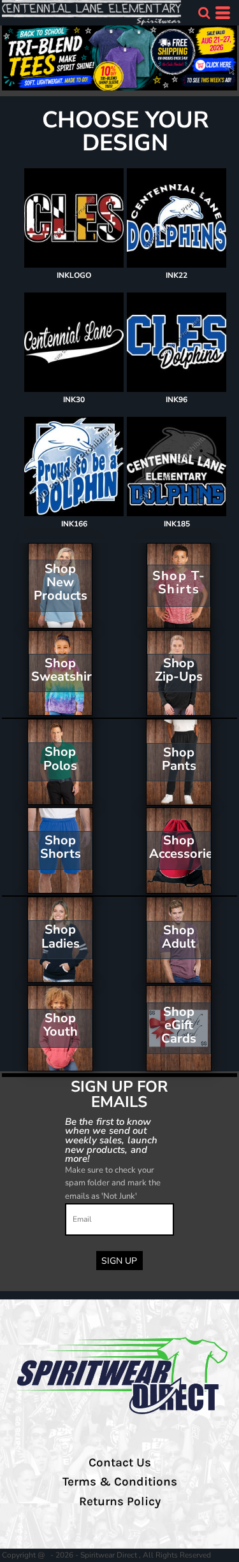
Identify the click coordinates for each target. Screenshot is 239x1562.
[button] (204, 12)
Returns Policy (120, 1501)
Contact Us (120, 1463)
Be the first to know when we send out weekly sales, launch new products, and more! (111, 1140)
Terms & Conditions (119, 1482)
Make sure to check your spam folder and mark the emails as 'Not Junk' (113, 1183)
